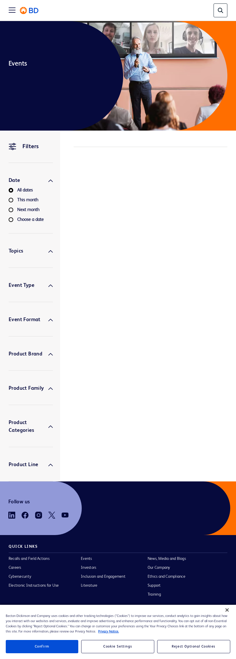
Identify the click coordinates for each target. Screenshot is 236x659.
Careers (15, 568)
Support (154, 585)
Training (154, 594)
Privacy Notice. (108, 631)
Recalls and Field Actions (29, 559)
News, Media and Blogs (167, 559)
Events (86, 559)
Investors (88, 568)
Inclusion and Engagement (103, 577)
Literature (89, 585)
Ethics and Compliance (166, 577)
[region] (118, 632)
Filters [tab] (30, 147)
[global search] (220, 10)
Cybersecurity (20, 577)
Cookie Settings (117, 646)
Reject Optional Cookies (194, 646)
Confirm (42, 646)
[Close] (227, 610)
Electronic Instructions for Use (34, 585)
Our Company (159, 568)
